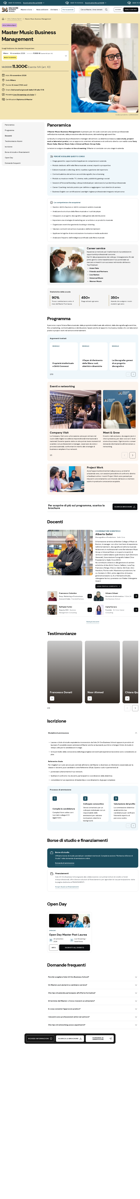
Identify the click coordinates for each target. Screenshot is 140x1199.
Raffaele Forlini (65, 607)
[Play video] (52, 698)
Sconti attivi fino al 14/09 (32, 3)
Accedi (118, 9)
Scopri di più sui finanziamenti (67, 887)
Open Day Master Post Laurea (68, 934)
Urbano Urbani (111, 593)
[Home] (3, 19)
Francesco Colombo (68, 593)
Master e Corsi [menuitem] (26, 10)
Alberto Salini (103, 534)
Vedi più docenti (92, 622)
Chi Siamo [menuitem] (54, 10)
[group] (70, 3)
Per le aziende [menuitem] (68, 10)
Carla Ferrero (111, 607)
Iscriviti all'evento (74, 948)
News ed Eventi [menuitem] (42, 10)
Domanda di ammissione (64, 863)
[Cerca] (106, 9)
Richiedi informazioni (38, 1039)
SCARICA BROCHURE (123, 507)
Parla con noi (131, 9)
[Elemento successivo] (133, 374)
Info (54, 948)
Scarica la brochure (68, 1039)
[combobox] (35, 56)
